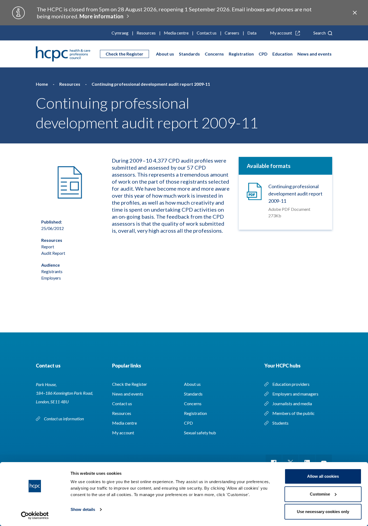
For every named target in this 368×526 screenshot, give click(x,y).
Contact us (207, 32)
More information (101, 16)
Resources (146, 32)
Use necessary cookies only (323, 511)
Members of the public (293, 413)
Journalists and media (292, 403)
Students (280, 422)
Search (320, 32)
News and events (314, 53)
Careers (232, 32)
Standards (189, 53)
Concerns (214, 53)
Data (251, 32)
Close (354, 12)
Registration (241, 53)
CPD (263, 53)
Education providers (291, 384)
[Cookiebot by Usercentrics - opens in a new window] (34, 515)
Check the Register (124, 53)
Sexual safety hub (200, 432)
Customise (320, 494)
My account (281, 32)
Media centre (176, 32)
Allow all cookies (323, 476)
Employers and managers (295, 393)
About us (165, 53)
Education (282, 53)
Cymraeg (120, 32)
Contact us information (64, 418)
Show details (83, 509)
